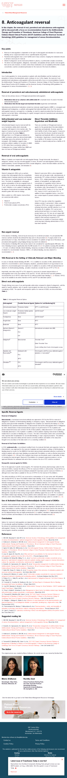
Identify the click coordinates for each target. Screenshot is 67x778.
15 (53, 514)
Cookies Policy (8, 744)
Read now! (14, 772)
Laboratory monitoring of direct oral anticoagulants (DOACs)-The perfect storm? (40, 610)
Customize (32, 402)
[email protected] (33, 729)
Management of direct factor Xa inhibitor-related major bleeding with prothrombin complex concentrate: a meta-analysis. (32, 591)
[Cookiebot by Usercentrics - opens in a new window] (54, 374)
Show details (58, 396)
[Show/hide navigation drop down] (64, 5)
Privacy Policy (39, 744)
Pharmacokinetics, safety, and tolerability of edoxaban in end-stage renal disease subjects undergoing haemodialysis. (31, 607)
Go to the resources (14, 712)
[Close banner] (64, 374)
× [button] (62, 759)
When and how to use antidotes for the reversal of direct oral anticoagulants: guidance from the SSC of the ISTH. (31, 555)
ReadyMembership (22, 737)
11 (61, 471)
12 (59, 497)
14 (47, 510)
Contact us (7, 740)
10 (14, 455)
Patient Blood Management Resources (16, 13)
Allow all (54, 402)
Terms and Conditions (42, 740)
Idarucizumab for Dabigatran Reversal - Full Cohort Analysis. (46, 578)
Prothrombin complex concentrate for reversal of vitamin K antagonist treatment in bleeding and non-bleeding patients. (32, 575)
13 (62, 497)
